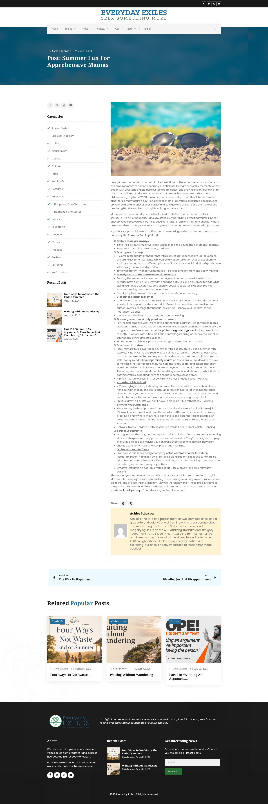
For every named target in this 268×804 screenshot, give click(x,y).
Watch (85, 28)
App (117, 28)
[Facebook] (204, 4)
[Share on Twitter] (131, 503)
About (129, 28)
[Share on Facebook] (123, 503)
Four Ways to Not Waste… (70, 675)
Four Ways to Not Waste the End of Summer (81, 295)
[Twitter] (209, 4)
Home (55, 28)
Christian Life (118, 621)
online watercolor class (180, 453)
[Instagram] (214, 4)
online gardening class (180, 330)
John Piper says (132, 490)
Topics (68, 28)
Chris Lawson (61, 668)
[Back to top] (261, 797)
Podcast (100, 28)
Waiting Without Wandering (81, 311)
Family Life (57, 621)
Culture (175, 621)
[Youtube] (219, 4)
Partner (147, 28)
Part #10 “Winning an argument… (185, 676)
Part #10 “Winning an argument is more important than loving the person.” (82, 332)
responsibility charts (159, 360)
